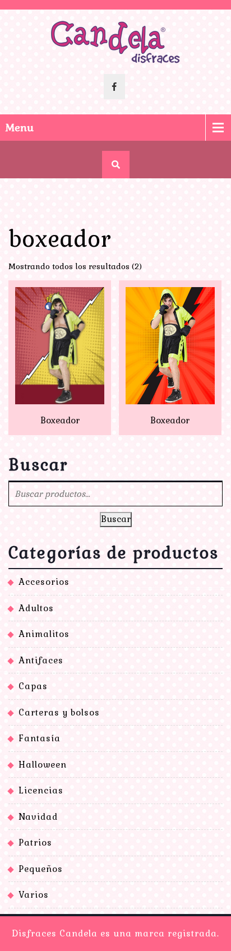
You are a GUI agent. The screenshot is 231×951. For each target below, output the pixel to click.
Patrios (35, 842)
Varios (34, 894)
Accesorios (44, 581)
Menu (20, 127)
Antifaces (41, 660)
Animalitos (44, 634)
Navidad (38, 816)
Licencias (41, 790)
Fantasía (40, 738)
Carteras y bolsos (59, 712)
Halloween (43, 764)
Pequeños (41, 869)
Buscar (116, 519)
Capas (33, 686)
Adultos (36, 608)
